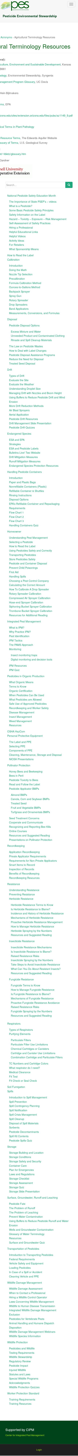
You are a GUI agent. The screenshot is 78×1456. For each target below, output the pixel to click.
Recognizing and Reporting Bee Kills (30, 827)
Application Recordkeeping (24, 852)
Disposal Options (18, 499)
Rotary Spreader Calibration (25, 593)
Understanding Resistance (24, 890)
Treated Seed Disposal (22, 363)
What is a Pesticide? (20, 206)
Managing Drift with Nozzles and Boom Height (35, 393)
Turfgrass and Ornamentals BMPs (30, 812)
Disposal (12, 319)
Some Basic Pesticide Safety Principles (31, 210)
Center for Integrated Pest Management (24, 1435)
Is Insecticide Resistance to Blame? (31, 951)
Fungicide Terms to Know (25, 985)
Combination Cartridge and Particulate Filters (37, 1057)
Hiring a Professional (21, 227)
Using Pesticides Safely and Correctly (30, 550)
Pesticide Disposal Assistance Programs (32, 355)
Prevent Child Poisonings (23, 567)
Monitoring (15, 649)
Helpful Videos (17, 236)
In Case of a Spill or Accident (25, 1272)
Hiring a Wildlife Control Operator (28, 1297)
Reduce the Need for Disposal (26, 359)
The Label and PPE (20, 742)
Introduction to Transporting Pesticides (31, 1255)
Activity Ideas (16, 240)
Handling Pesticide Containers (24, 472)
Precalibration (17, 278)
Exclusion (14, 1314)
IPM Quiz (14, 670)
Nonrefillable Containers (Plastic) (28, 486)
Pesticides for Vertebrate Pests (26, 1319)
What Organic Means (21, 682)
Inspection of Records (21, 869)
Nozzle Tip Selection (20, 274)
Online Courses (18, 831)
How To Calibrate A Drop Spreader (29, 589)
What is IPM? (16, 627)
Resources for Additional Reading (28, 615)
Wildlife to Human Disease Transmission (32, 1306)
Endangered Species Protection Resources (33, 465)
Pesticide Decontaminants (24, 1132)
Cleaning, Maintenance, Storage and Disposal (35, 755)
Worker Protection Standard (23, 1393)
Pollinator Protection (18, 765)
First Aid (14, 572)
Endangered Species (19, 433)
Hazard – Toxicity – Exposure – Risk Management (37, 219)
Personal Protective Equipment (25, 736)
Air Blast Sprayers (19, 410)
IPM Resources (18, 665)
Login (39, 1449)
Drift (9, 369)
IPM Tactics (15, 640)
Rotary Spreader (18, 300)
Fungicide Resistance (21, 979)
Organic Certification (20, 691)
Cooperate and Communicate (26, 822)
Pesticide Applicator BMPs (24, 788)
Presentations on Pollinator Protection (30, 840)
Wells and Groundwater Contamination (31, 1229)
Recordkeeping (16, 846)
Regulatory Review (20, 1361)
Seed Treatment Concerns (24, 818)
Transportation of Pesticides (23, 1248)
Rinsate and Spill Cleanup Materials (31, 340)
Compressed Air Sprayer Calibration (29, 598)
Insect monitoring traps (24, 655)
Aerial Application (19, 414)
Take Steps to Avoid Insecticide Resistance (35, 964)
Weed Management (20, 721)
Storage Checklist (19, 1178)
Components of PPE (20, 750)
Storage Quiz (16, 1187)
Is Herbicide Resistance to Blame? (30, 909)
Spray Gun (15, 296)
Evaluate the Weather (21, 384)
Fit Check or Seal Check (23, 1080)
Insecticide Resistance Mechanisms (31, 947)
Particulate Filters (21, 1040)
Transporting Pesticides (22, 555)
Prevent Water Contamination (26, 1216)
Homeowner (14, 531)
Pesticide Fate (17, 1204)
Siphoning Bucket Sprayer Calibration (30, 606)
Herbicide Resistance (21, 898)
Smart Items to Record (22, 865)
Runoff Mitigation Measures (24, 461)
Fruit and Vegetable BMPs (26, 807)
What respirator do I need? (24, 1068)
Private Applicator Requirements (27, 856)
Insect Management (20, 716)
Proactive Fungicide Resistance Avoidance (35, 1003)
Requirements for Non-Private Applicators (33, 860)
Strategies (15, 444)
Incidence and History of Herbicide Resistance (37, 913)
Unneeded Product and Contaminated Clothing (38, 335)
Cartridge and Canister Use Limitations (33, 1053)
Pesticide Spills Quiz (20, 1140)
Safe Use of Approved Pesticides (28, 703)
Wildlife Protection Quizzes (24, 1387)
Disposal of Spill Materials (23, 1123)
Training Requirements (22, 1399)
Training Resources (20, 1403)
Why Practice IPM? (20, 631)
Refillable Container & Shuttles (26, 491)
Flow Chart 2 (16, 517)
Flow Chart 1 (16, 512)
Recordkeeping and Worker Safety (29, 708)
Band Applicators (18, 308)
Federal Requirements (22, 1259)
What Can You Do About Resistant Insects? (36, 969)
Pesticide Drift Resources (23, 419)
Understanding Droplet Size (25, 388)
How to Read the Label (20, 255)
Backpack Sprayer (19, 291)
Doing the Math (18, 270)
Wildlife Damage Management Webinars (32, 1331)
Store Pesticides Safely (22, 559)
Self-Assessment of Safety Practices (29, 223)
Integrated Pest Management (24, 621)
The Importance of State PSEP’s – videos (32, 201)
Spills (10, 1091)
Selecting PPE (17, 746)
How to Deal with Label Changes (27, 350)
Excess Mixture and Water (26, 331)
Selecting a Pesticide (21, 542)
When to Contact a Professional (27, 1293)
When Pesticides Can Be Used (26, 695)
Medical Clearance (19, 1072)
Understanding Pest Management (28, 537)
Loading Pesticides (20, 1267)
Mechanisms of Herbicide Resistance (32, 917)
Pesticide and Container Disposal (28, 563)
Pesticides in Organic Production (25, 676)
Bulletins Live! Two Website (24, 452)
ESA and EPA (16, 440)
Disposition (15, 1327)
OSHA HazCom (16, 731)
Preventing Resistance (22, 894)
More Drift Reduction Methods (26, 406)
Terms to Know (17, 686)
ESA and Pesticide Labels (23, 448)
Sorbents (14, 1127)
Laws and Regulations (21, 1174)
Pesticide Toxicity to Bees (23, 780)
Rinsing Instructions (20, 495)
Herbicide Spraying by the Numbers (31, 931)
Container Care (18, 1165)
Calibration (13, 259)
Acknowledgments (19, 1383)
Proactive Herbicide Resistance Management (37, 922)
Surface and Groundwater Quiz (27, 1242)
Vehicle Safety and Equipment (26, 1263)
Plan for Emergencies (21, 1170)
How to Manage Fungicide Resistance (32, 989)
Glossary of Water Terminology (26, 1234)
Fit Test (13, 1076)
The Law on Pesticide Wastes (26, 346)
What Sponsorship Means (24, 249)
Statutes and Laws (19, 1374)
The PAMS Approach (21, 645)
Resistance (13, 884)
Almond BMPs (19, 795)
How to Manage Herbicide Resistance (32, 926)
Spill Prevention (18, 1101)
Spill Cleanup (16, 1119)
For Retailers (16, 245)
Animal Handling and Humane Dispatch (31, 1323)
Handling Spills (17, 576)
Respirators (13, 1023)
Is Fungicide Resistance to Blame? (31, 994)
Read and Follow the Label (24, 784)
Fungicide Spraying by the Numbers (31, 1011)
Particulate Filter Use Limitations (29, 1044)
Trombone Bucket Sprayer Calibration (30, 611)
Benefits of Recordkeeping (24, 873)
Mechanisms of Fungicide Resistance (32, 998)
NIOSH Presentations (21, 759)
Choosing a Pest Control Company (29, 581)
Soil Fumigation (16, 1087)
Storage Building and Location (26, 1152)
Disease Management (21, 712)
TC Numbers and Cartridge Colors (28, 1063)
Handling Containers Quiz (23, 525)
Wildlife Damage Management (24, 1282)
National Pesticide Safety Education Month (31, 195)
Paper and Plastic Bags (22, 482)
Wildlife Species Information (25, 1336)
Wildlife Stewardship (20, 1357)
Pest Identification (19, 636)
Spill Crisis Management (23, 1114)
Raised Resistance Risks (25, 956)
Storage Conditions (20, 1157)
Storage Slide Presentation (24, 1191)
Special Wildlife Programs (23, 1378)
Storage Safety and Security (25, 1161)
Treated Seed (18, 803)
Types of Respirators (21, 1030)
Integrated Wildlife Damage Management (32, 1310)
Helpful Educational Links (23, 232)
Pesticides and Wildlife (22, 1348)
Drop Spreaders (18, 304)
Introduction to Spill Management (28, 1097)
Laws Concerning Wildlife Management (31, 1301)
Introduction (16, 265)
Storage (11, 1146)
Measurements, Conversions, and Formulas (34, 313)
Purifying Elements (19, 1034)
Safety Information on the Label (27, 214)
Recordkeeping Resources (24, 878)
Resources (15, 725)
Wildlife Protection (17, 1342)
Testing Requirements (21, 1352)
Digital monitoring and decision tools (31, 659)
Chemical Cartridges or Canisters (30, 1049)
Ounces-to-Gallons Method (24, 287)
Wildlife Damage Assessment (25, 1288)
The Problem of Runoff (22, 1208)
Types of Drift (16, 376)
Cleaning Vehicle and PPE (24, 1276)
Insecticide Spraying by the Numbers (32, 960)
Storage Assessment (21, 1183)
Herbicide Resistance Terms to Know (32, 905)
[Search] (69, 185)
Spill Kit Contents (18, 1136)
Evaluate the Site (18, 380)
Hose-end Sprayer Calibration (26, 602)
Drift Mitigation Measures (23, 457)
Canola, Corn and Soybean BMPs (30, 799)
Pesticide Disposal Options (24, 325)
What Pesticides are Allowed (25, 699)
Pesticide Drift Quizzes (22, 427)
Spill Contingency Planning (24, 1106)
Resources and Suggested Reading (29, 835)
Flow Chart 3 (16, 521)
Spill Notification (18, 1110)
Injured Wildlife (17, 1370)
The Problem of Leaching (23, 1212)
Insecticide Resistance (22, 941)
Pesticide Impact (18, 1365)
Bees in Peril (16, 775)
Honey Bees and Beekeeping (25, 771)
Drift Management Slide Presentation (30, 423)
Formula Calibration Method (25, 283)
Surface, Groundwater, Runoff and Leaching (32, 1197)
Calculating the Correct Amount (27, 585)
